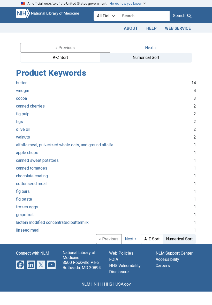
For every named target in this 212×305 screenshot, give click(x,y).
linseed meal (27, 230)
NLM (85, 284)
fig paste (24, 199)
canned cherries (30, 106)
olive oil (23, 129)
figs (19, 121)
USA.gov (123, 284)
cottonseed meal (31, 183)
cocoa (21, 98)
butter (21, 82)
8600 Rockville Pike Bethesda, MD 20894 (82, 265)
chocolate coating (32, 175)
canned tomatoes (31, 168)
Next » (151, 47)
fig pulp (22, 113)
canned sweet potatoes (37, 160)
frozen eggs (27, 206)
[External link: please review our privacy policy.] (20, 264)
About (131, 28)
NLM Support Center (174, 253)
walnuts (23, 137)
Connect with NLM (32, 253)
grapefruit (25, 214)
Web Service (178, 28)
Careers (163, 265)
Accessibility (167, 259)
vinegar (22, 90)
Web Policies (121, 253)
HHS (108, 284)
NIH (97, 284)
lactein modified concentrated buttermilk (52, 222)
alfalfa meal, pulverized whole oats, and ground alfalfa (64, 144)
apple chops (27, 152)
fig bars (23, 191)
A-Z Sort (60, 57)
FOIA (113, 259)
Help (151, 28)
